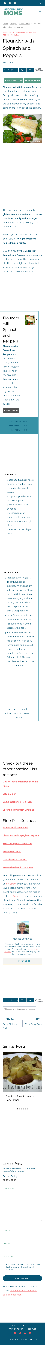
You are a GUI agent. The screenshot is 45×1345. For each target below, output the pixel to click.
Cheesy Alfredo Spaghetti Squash (21, 835)
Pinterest (17, 896)
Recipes (13, 24)
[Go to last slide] (5, 1079)
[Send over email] (30, 70)
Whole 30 (15, 35)
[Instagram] (10, 3)
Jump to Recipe (14, 80)
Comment (10, 1188)
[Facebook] (5, 3)
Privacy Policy (16, 1329)
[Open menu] (40, 12)
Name (8, 1230)
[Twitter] (22, 961)
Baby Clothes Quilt (10, 1023)
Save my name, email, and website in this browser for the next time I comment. (23, 1267)
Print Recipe (33, 80)
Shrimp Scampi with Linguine (18, 810)
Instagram (11, 883)
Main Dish (25, 32)
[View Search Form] (40, 3)
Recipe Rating (10, 1176)
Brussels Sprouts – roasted (17, 843)
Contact (32, 1329)
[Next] (39, 1079)
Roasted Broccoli (12, 851)
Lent (18, 32)
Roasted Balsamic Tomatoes (18, 867)
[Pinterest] (15, 3)
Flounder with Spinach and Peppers (19, 1009)
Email (7, 1243)
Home (5, 24)
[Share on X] (22, 70)
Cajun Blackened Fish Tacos (17, 802)
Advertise (28, 1325)
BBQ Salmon (9, 794)
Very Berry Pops (33, 1021)
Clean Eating (24, 24)
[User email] (29, 961)
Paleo (33, 32)
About (15, 1325)
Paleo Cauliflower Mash (15, 827)
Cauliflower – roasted (15, 859)
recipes (30, 949)
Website (8, 1256)
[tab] (17, 1109)
